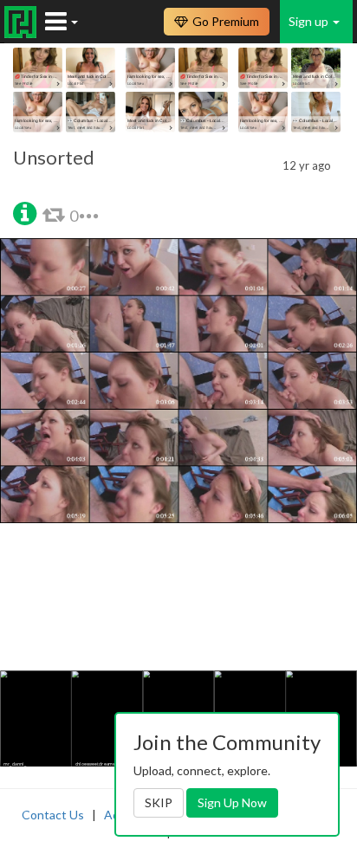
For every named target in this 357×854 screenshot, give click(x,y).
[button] (24, 212)
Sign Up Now (232, 802)
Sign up (310, 21)
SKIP (158, 802)
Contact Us (53, 814)
